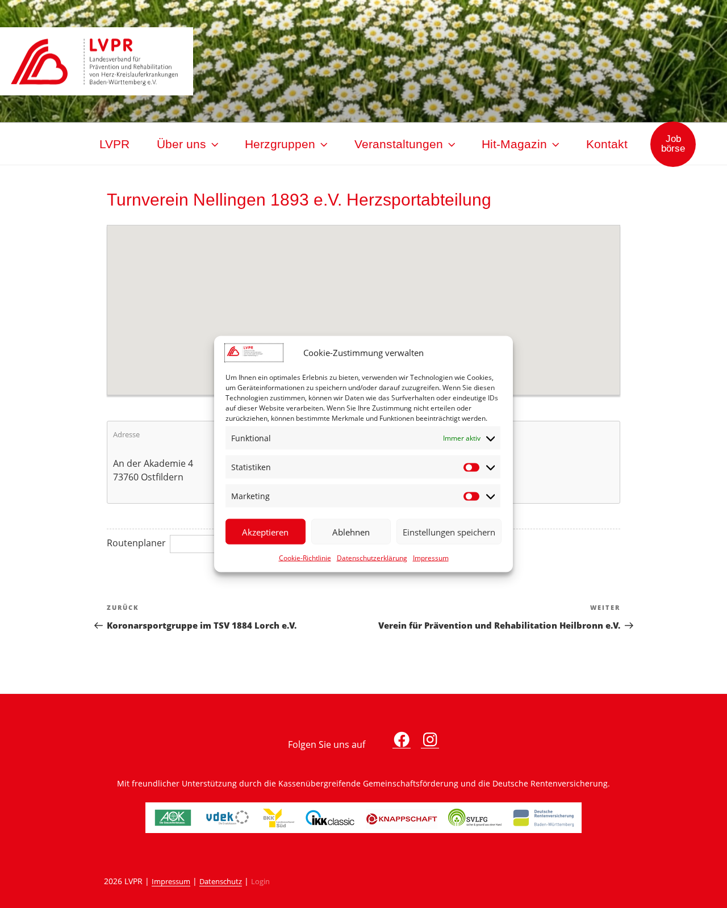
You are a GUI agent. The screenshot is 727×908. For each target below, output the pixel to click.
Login (260, 881)
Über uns (181, 143)
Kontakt (607, 143)
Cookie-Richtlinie (305, 558)
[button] (363, 303)
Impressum (431, 558)
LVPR (114, 143)
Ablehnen (351, 531)
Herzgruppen (280, 143)
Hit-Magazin (514, 143)
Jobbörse (673, 143)
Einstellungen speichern (449, 531)
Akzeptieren (265, 531)
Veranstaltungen (398, 143)
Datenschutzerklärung (372, 558)
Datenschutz (220, 881)
